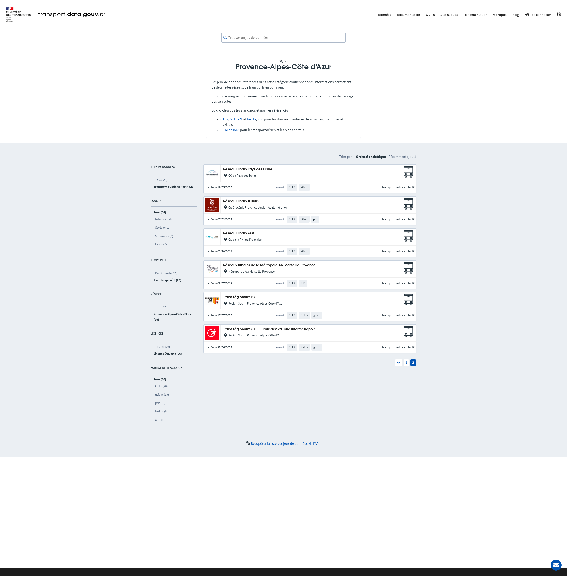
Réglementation (475, 14)
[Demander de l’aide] (556, 565)
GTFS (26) (161, 386)
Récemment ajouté (402, 156)
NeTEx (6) (161, 411)
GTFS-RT (236, 119)
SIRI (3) (159, 420)
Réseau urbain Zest (238, 233)
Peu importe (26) (166, 273)
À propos (500, 14)
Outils (430, 14)
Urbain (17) (162, 244)
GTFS (224, 119)
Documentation (408, 14)
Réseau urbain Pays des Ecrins (247, 169)
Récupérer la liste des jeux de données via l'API (285, 443)
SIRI (260, 119)
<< (398, 362)
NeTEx (251, 119)
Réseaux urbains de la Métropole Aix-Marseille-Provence (269, 265)
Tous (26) (161, 180)
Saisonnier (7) (164, 236)
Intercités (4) (163, 219)
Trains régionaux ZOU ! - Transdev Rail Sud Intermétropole (269, 329)
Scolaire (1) (162, 228)
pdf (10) (160, 403)
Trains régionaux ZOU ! (241, 297)
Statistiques (449, 14)
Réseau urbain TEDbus (241, 201)
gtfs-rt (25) (162, 394)
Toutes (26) (162, 347)
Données (384, 14)
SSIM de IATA (229, 130)
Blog (515, 14)
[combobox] (283, 38)
